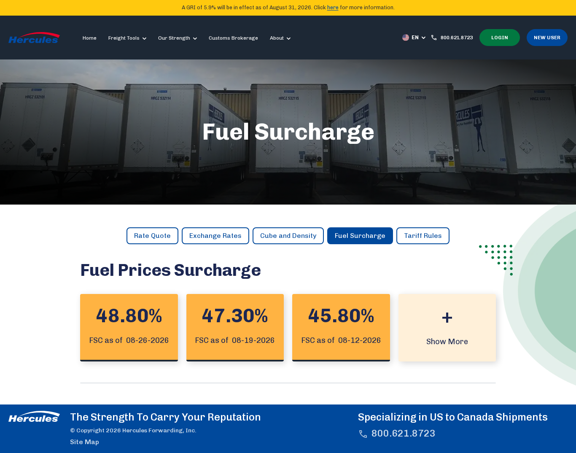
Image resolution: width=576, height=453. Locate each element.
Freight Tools (124, 38)
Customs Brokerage (233, 38)
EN (415, 37)
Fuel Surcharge (360, 236)
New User (547, 37)
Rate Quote (152, 236)
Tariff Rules (423, 236)
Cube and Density (288, 236)
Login (499, 37)
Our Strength (174, 38)
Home (90, 38)
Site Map (84, 442)
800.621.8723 (403, 433)
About (277, 38)
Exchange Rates (215, 236)
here (333, 7)
